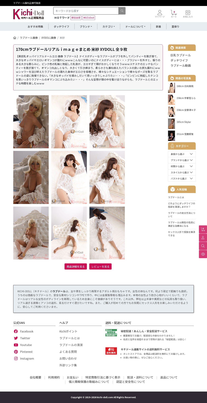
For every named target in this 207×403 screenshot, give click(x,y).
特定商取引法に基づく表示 (102, 377)
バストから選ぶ (179, 178)
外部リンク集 (68, 365)
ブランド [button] (85, 26)
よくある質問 (68, 351)
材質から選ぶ (177, 166)
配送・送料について (140, 377)
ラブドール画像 (29, 38)
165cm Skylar (184, 121)
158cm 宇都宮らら (186, 98)
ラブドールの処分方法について (181, 214)
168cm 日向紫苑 (185, 86)
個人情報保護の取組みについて (89, 381)
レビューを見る (100, 266)
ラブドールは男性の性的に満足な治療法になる (181, 224)
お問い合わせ (68, 358)
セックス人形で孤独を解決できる (181, 233)
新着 (158, 26)
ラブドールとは (176, 197)
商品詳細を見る (76, 266)
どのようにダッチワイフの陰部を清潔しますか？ (181, 205)
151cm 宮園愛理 (185, 134)
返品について (169, 377)
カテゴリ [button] (108, 26)
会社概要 (35, 377)
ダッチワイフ (61, 26)
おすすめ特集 (35, 26)
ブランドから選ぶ (180, 160)
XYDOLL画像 (48, 38)
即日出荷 (76, 17)
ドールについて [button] (134, 26)
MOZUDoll (88, 17)
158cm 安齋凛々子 (186, 110)
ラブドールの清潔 (71, 345)
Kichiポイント (68, 331)
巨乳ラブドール (180, 55)
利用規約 (54, 377)
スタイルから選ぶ (180, 172)
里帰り (175, 26)
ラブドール (59, 291)
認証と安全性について (130, 381)
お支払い (72, 377)
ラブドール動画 (180, 65)
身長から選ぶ (177, 154)
